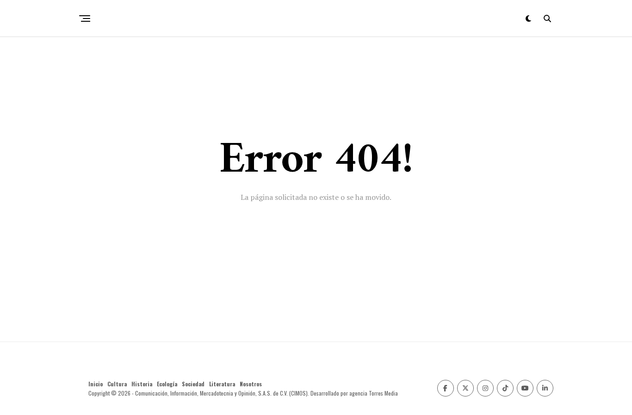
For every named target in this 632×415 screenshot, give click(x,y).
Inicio (95, 384)
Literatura (222, 384)
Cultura (117, 384)
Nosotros (251, 384)
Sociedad (193, 384)
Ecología (167, 384)
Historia (141, 384)
